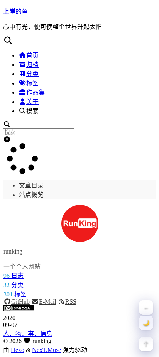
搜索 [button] (32, 111)
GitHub (20, 301)
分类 (32, 74)
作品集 (35, 92)
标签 (32, 83)
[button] (79, 40)
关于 (32, 101)
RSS (70, 301)
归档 (32, 64)
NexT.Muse (46, 350)
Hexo (17, 350)
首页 (32, 55)
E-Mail (47, 301)
